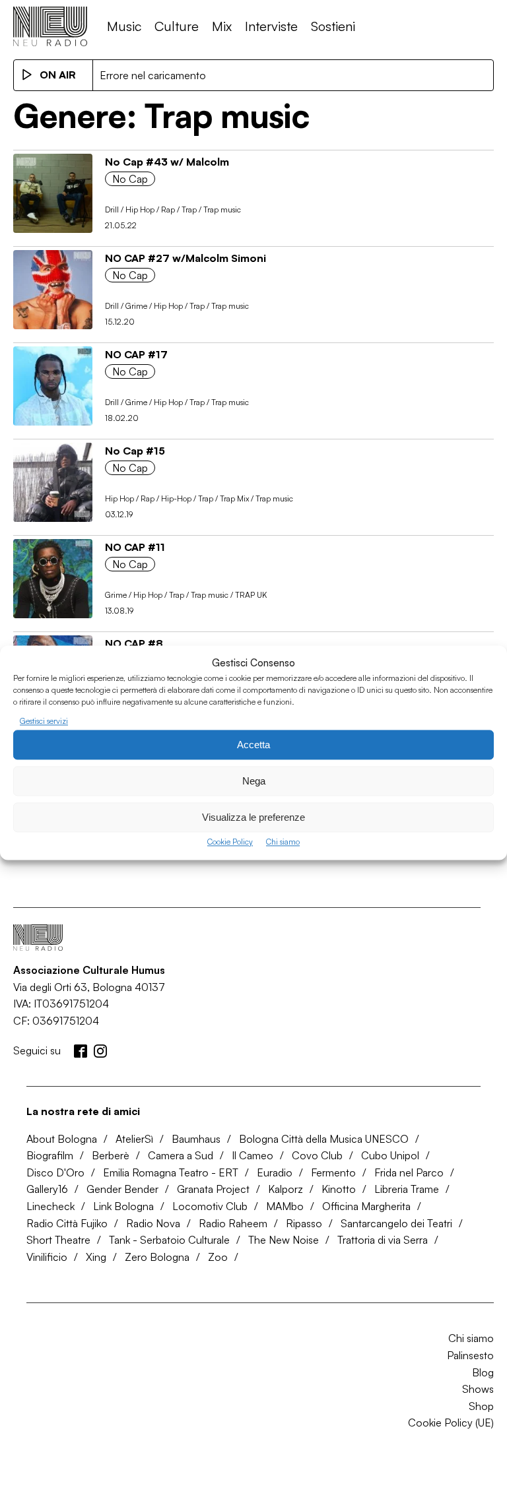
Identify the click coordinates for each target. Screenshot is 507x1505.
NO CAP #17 (136, 354)
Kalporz (285, 1189)
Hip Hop (139, 209)
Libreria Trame (406, 1189)
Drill (112, 209)
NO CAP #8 (134, 643)
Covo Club (317, 1155)
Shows (478, 1388)
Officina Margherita (366, 1206)
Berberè (110, 1155)
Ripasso (304, 1223)
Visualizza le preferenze (253, 817)
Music (124, 26)
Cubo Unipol (390, 1155)
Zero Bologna (157, 1257)
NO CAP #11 (135, 547)
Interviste (271, 26)
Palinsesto (470, 1355)
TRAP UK (251, 595)
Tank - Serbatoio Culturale (169, 1239)
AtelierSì (134, 1138)
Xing (96, 1257)
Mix (222, 26)
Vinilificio (46, 1257)
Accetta (253, 744)
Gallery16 (47, 1189)
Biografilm (49, 1155)
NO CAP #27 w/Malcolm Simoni (185, 258)
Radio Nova (153, 1223)
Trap (189, 209)
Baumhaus (196, 1138)
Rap (168, 209)
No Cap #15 (135, 450)
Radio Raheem (233, 1223)
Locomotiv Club (210, 1206)
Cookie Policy (230, 842)
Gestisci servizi (44, 721)
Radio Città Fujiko (67, 1223)
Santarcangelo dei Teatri (396, 1223)
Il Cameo (252, 1155)
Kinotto (338, 1189)
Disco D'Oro (55, 1172)
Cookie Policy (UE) (451, 1422)
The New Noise (283, 1239)
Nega (253, 780)
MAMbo (285, 1206)
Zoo (218, 1257)
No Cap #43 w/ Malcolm (167, 161)
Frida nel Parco (409, 1172)
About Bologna (61, 1138)
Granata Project (213, 1189)
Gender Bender (122, 1189)
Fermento (333, 1172)
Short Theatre (58, 1239)
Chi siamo (283, 842)
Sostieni (333, 26)
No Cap (130, 178)
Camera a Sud (180, 1155)
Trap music (222, 209)
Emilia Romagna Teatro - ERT (170, 1172)
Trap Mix (234, 498)
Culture (176, 26)
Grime (136, 306)
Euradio (274, 1172)
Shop (481, 1406)
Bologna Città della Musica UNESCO (324, 1138)
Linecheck (50, 1206)
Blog (483, 1372)
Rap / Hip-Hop (166, 498)
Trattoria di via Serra (382, 1239)
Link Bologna (123, 1206)
